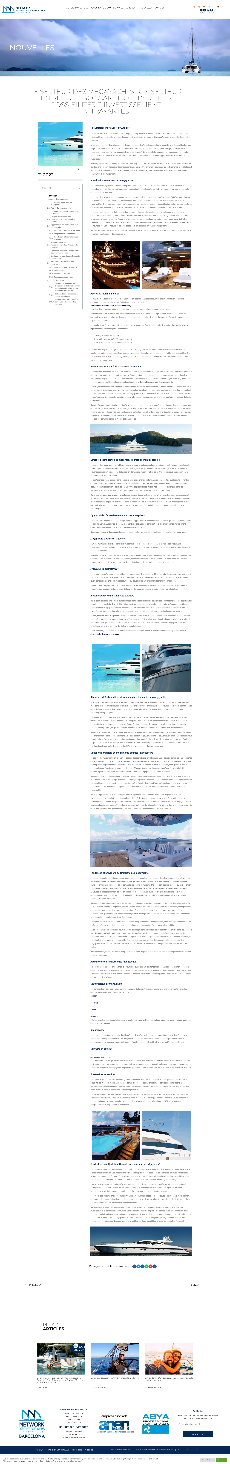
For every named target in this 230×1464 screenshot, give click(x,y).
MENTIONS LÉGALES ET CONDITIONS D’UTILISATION (154, 1450)
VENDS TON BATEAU (100, 8)
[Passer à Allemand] (218, 6)
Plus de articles (58, 280)
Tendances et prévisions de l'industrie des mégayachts (65, 257)
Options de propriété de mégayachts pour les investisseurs (65, 252)
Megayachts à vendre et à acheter (67, 230)
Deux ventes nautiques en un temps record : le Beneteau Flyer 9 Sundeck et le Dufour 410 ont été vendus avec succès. (67, 287)
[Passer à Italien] (213, 6)
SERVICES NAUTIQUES (124, 8)
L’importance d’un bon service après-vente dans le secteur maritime (66, 302)
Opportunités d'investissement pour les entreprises (64, 226)
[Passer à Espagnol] (199, 6)
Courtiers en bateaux (62, 274)
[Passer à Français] (208, 6)
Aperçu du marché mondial (61, 208)
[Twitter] (208, 10)
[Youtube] (211, 10)
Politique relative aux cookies (188, 1450)
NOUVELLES (146, 8)
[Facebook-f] (201, 10)
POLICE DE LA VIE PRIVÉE (120, 1450)
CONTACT (159, 8)
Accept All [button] (222, 1460)
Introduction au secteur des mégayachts (61, 203)
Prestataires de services (63, 277)
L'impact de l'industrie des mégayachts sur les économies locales (63, 219)
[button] (79, 188)
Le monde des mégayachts (58, 199)
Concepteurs (59, 271)
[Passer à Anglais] (194, 6)
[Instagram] (204, 10)
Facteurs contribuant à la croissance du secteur (65, 212)
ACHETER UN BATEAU (77, 8)
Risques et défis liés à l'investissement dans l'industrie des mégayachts (65, 245)
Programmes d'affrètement (64, 234)
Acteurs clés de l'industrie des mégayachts (62, 263)
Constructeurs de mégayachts (65, 267)
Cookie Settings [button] (207, 1460)
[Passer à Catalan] (203, 6)
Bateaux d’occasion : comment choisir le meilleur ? (66, 295)
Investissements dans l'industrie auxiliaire (66, 238)
